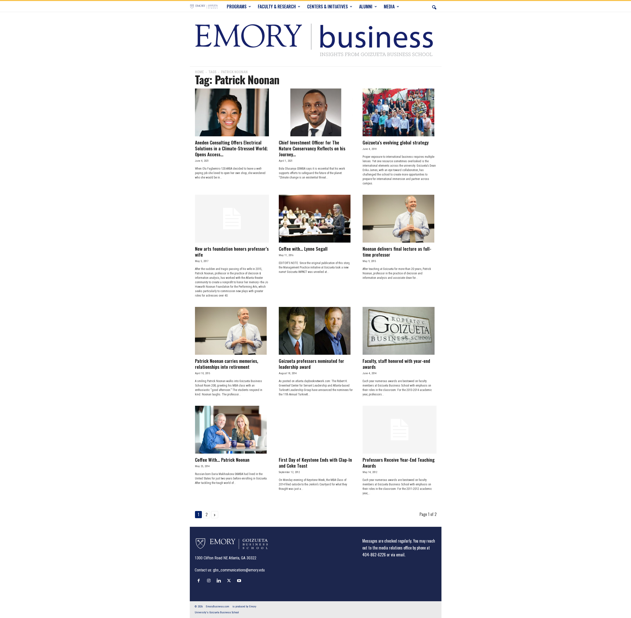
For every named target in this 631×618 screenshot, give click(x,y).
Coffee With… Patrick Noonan (222, 459)
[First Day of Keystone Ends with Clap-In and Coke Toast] (316, 430)
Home (199, 72)
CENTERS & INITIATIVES (327, 6)
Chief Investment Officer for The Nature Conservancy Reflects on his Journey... (312, 148)
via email (397, 555)
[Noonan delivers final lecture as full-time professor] (400, 219)
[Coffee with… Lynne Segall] (316, 219)
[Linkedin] (220, 580)
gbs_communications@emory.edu (239, 570)
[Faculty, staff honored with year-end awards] (400, 331)
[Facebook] (200, 580)
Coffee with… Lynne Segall (303, 248)
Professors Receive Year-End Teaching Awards (399, 462)
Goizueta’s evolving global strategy (396, 142)
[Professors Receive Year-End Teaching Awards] (400, 430)
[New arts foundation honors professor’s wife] (232, 219)
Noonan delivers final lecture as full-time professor (397, 251)
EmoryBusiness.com (217, 606)
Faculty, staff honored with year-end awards (396, 363)
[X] (230, 580)
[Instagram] (210, 580)
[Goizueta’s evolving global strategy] (400, 112)
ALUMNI (365, 6)
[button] (434, 6)
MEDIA (389, 6)
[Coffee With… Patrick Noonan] (232, 430)
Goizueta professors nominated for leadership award (311, 363)
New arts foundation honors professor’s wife (232, 251)
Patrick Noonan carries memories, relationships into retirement (226, 363)
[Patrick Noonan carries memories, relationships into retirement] (232, 331)
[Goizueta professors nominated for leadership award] (316, 331)
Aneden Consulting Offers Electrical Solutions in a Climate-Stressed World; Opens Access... (231, 148)
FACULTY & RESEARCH (277, 6)
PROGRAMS (236, 6)
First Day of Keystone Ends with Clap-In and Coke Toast (315, 462)
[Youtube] (239, 580)
